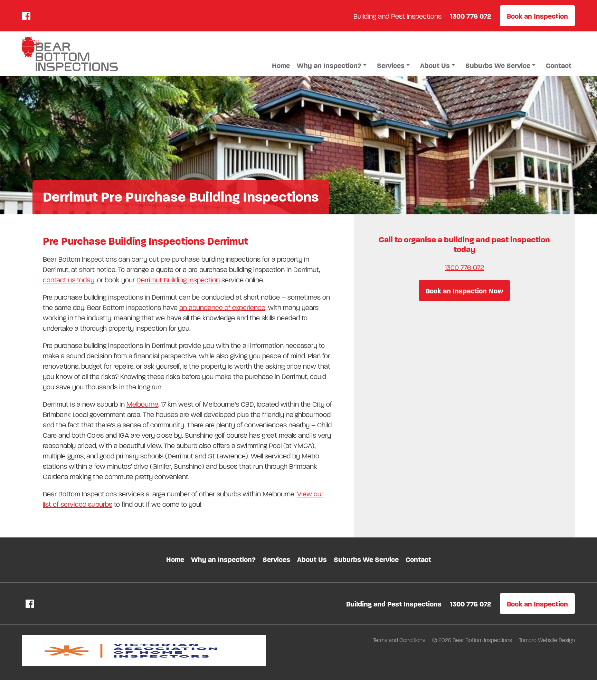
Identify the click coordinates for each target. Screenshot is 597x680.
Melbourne (142, 404)
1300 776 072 (464, 267)
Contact (558, 65)
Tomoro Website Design (547, 640)
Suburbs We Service (497, 65)
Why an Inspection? (329, 65)
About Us (435, 65)
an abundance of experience (222, 307)
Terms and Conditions (400, 640)
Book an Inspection (537, 16)
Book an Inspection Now (464, 291)
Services (391, 65)
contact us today (68, 280)
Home (281, 65)
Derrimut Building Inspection (178, 280)
